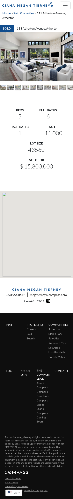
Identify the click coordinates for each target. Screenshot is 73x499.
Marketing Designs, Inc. (35, 490)
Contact (61, 370)
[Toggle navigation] (65, 5)
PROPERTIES (35, 324)
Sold (29, 333)
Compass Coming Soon (42, 417)
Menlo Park (55, 333)
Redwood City (57, 343)
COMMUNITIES (58, 324)
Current (31, 329)
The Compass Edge (43, 374)
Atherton (54, 329)
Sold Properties (23, 13)
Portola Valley (56, 357)
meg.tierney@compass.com (48, 295)
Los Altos (54, 347)
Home (6, 13)
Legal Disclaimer (13, 478)
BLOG (8, 370)
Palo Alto (54, 338)
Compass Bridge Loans (42, 404)
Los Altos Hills (57, 352)
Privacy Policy (11, 482)
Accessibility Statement (16, 486)
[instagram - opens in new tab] (47, 301)
